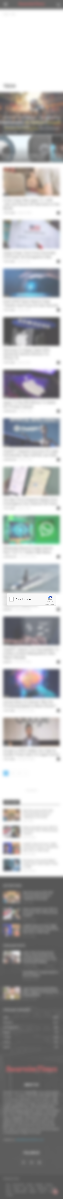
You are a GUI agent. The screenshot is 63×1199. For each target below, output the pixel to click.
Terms (52, 604)
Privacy (47, 604)
